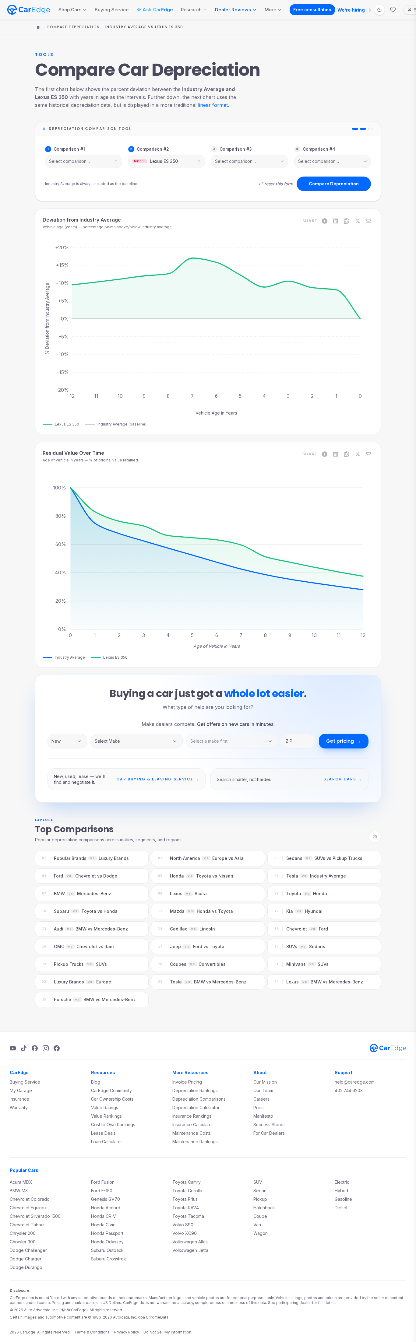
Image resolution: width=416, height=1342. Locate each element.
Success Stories (269, 1124)
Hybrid (341, 1190)
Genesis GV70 (105, 1199)
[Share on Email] (368, 221)
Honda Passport (107, 1233)
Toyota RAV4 (185, 1207)
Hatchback (264, 1207)
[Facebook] (57, 1048)
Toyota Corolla (187, 1190)
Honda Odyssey (107, 1241)
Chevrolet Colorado (30, 1199)
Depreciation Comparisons (199, 1099)
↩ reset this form (275, 183)
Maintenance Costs (191, 1133)
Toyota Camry (186, 1182)
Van (257, 1224)
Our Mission (265, 1081)
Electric (342, 1182)
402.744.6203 (349, 1090)
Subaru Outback (107, 1250)
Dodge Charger (25, 1258)
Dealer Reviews (233, 9)
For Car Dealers (269, 1133)
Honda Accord (105, 1207)
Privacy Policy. (127, 1332)
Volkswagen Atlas (190, 1241)
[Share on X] (357, 221)
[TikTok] (24, 1048)
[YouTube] (13, 1048)
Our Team (263, 1090)
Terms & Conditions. (92, 1332)
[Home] (38, 27)
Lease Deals (103, 1133)
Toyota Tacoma (188, 1216)
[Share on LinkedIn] (335, 221)
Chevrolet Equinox (28, 1207)
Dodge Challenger (28, 1250)
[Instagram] (46, 1048)
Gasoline (343, 1199)
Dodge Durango (26, 1267)
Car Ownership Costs (112, 1099)
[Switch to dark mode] (379, 9)
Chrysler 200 (23, 1233)
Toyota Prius (185, 1199)
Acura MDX (21, 1182)
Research (191, 9)
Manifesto (263, 1116)
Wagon (260, 1233)
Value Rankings (106, 1116)
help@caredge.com (355, 1081)
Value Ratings (104, 1107)
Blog (95, 1081)
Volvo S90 (182, 1224)
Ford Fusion (103, 1182)
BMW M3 (19, 1190)
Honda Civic (103, 1224)
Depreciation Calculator (196, 1107)
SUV (257, 1182)
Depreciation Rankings (195, 1090)
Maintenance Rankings (195, 1141)
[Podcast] (35, 1048)
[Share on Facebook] (325, 221)
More (270, 9)
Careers (261, 1099)
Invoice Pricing (187, 1081)
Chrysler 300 (23, 1241)
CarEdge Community (111, 1090)
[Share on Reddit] (346, 221)
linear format (213, 105)
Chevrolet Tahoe (27, 1224)
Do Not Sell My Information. (167, 1332)
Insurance (19, 1099)
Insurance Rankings (191, 1116)
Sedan (259, 1190)
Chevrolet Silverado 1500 (35, 1216)
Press (259, 1107)
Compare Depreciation (73, 27)
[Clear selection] (116, 161)
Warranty (19, 1107)
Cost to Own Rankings (113, 1124)
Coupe (260, 1216)
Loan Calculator (106, 1141)
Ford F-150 (101, 1190)
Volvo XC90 (184, 1233)
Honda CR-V (103, 1216)
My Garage (21, 1090)
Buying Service (112, 9)
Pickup (260, 1199)
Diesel (341, 1207)
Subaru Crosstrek (108, 1258)
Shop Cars (69, 9)
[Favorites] (392, 9)
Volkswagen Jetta (190, 1250)
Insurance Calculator (192, 1124)
